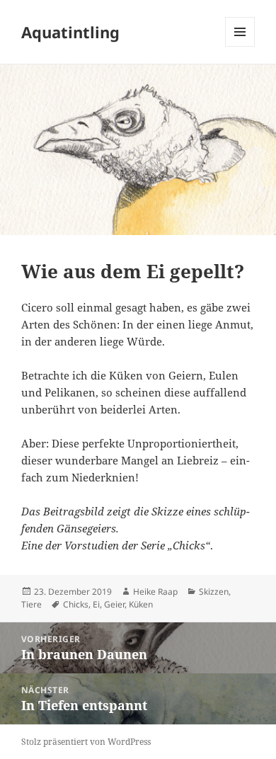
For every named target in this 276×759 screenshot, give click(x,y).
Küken (141, 604)
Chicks (75, 604)
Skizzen (214, 592)
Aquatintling (70, 31)
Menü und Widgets (240, 46)
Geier (114, 604)
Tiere (31, 604)
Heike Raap (155, 592)
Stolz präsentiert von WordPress (86, 742)
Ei (96, 604)
